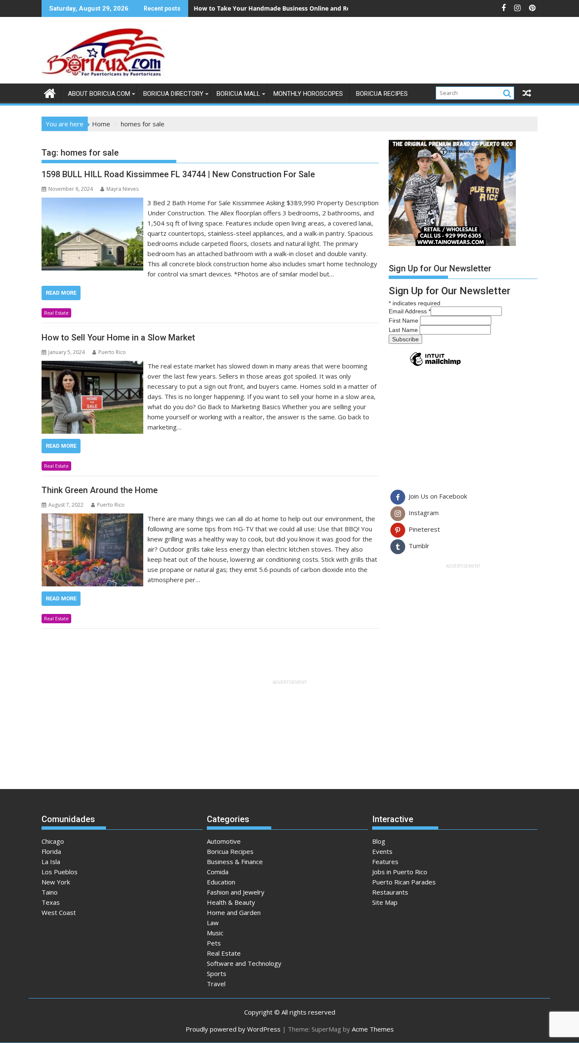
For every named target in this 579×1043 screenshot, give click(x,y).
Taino (50, 892)
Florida (51, 851)
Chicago (53, 841)
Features (385, 861)
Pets (214, 943)
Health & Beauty (231, 902)
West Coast (59, 912)
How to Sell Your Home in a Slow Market (118, 337)
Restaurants (390, 892)
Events (382, 851)
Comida (217, 871)
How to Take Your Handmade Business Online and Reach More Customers (302, 8)
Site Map (385, 902)
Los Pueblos (60, 871)
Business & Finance (235, 861)
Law (213, 922)
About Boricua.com (99, 94)
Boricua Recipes (382, 94)
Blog (378, 841)
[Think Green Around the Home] (92, 518)
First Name (404, 320)
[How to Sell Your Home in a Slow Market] (92, 366)
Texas (51, 902)
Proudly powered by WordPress (233, 1029)
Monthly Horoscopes (308, 94)
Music (215, 933)
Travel (216, 983)
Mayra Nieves (122, 188)
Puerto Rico (112, 352)
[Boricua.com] (50, 92)
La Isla (51, 861)
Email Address (410, 311)
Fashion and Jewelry (235, 892)
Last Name (404, 329)
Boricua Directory (173, 94)
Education (221, 882)
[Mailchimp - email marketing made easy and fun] (435, 365)
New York (56, 882)
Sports (216, 973)
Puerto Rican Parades (404, 882)
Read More (61, 293)
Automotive (224, 841)
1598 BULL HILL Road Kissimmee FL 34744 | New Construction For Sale (178, 174)
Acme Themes (373, 1029)
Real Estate (56, 313)
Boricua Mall (238, 94)
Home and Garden (234, 912)
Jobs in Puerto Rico (399, 871)
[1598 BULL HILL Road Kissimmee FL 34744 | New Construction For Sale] (92, 202)
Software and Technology (244, 963)
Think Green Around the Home (100, 490)
